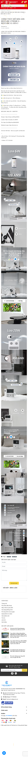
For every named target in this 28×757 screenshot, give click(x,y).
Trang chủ (4, 603)
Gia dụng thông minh (7, 609)
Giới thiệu (4, 622)
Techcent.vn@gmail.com (12, 699)
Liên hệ (4, 620)
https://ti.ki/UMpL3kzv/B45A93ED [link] (11, 122)
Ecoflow (11, 7)
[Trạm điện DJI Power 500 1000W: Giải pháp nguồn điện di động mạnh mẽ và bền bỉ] (5, 644)
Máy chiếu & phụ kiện (7, 607)
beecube (8, 556)
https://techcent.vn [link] (18, 88)
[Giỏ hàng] (25, 2)
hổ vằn (2, 7)
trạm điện (7, 7)
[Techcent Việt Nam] (11, 2)
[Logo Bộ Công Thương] (7, 702)
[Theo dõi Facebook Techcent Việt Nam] (12, 673)
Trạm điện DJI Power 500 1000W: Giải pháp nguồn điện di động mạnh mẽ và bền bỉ (18, 642)
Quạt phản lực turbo (7, 613)
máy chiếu (14, 556)
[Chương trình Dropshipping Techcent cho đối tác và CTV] (5, 629)
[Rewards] (4, 753)
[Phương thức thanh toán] (8, 721)
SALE (15, 7)
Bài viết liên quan (7, 626)
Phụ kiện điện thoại (7, 605)
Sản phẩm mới (5, 616)
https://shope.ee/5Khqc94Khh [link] (12, 117)
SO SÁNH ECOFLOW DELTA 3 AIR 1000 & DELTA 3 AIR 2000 (17, 650)
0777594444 (13, 696)
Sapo (26, 725)
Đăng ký (25, 670)
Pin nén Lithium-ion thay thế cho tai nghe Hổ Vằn (17, 656)
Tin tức (3, 618)
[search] (25, 5)
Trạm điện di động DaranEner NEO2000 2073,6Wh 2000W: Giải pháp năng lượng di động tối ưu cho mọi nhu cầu (18, 635)
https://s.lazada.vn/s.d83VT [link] (11, 119)
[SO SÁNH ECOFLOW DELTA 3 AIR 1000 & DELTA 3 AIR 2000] (5, 651)
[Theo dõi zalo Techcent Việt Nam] (16, 673)
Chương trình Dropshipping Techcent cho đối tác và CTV (17, 629)
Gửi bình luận (14, 583)
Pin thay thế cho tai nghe (8, 611)
